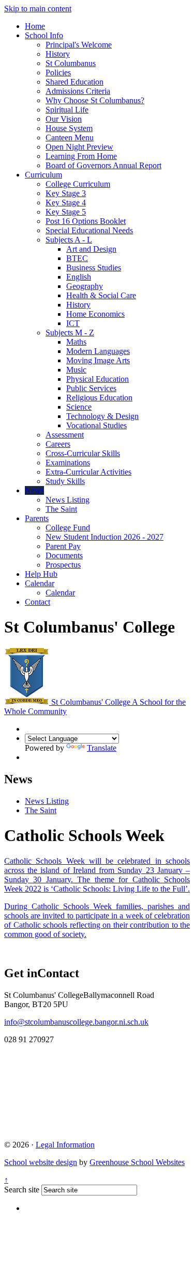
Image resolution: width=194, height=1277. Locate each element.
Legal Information (65, 1144)
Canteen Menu (70, 137)
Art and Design (91, 249)
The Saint (61, 509)
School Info (44, 35)
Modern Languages (98, 351)
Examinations (68, 462)
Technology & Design (102, 416)
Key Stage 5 (66, 211)
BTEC (77, 258)
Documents (64, 555)
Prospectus (63, 564)
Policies (58, 72)
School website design (40, 1162)
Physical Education (97, 379)
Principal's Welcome (79, 44)
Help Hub (41, 574)
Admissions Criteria (78, 91)
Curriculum (43, 174)
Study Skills (65, 481)
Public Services (91, 388)
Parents (37, 518)
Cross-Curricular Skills (83, 453)
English (78, 276)
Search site (21, 1189)
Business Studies (93, 267)
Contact (37, 601)
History (58, 54)
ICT (73, 323)
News (34, 490)
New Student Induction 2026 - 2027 (104, 536)
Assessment (65, 434)
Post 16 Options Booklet (86, 221)
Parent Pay (63, 546)
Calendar (39, 583)
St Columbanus (71, 63)
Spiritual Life (67, 109)
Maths (76, 341)
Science (79, 406)
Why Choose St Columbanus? (95, 100)
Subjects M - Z (70, 332)
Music (76, 369)
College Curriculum (78, 184)
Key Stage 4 (66, 202)
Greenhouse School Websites (137, 1162)
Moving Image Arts (98, 360)
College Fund (68, 527)
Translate (101, 747)
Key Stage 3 (66, 193)
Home (35, 26)
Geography (84, 286)
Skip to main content (37, 8)
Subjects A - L (69, 239)
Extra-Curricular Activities (88, 471)
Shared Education (74, 81)
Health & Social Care (101, 295)
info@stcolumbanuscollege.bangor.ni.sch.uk (76, 1021)
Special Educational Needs (89, 230)
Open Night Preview (79, 146)
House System (69, 128)
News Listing (67, 499)
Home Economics (95, 314)
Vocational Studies (96, 425)
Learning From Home (81, 156)
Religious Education (99, 397)
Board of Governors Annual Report (103, 165)
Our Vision (64, 119)
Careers (58, 444)
